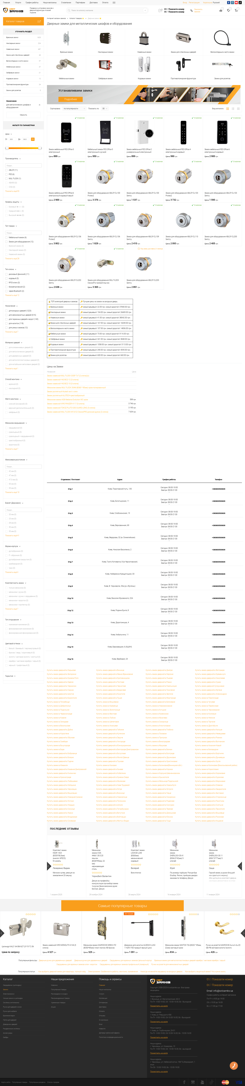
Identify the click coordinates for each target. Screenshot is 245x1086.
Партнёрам (80, 3)
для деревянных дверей (20, 356)
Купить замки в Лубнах (106, 718)
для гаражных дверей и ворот (23, 319)
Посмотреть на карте (159, 1006)
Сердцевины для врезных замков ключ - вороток (77, 964)
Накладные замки (13, 43)
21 (40, 73)
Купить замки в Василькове (58, 726)
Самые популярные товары (122, 906)
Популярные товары (58, 989)
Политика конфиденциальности (111, 1037)
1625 (39, 37)
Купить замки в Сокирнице (157, 722)
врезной (13, 384)
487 (39, 49)
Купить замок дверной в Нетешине (61, 785)
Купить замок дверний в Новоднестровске (64, 797)
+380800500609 (218, 489)
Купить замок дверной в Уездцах (61, 805)
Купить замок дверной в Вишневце (209, 813)
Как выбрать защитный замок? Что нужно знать (205, 972)
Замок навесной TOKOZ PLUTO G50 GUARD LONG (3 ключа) (71, 408)
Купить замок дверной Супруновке (209, 686)
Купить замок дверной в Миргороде (161, 698)
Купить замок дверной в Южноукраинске (113, 745)
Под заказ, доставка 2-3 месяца (151, 248)
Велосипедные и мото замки (17, 61)
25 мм (12, 519)
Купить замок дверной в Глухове (110, 761)
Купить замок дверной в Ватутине (110, 813)
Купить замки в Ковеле (56, 718)
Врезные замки (12, 37)
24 (40, 84)
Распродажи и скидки (59, 994)
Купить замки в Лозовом (156, 734)
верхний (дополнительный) (21, 408)
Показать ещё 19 (12, 492)
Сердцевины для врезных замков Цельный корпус (131, 960)
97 (40, 61)
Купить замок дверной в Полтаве (110, 682)
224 (39, 43)
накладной (14, 388)
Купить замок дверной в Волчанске (210, 741)
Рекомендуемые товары (60, 998)
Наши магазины (50, 3)
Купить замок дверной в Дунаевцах (210, 757)
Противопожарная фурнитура (17, 84)
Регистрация (194, 3)
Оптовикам (103, 1003)
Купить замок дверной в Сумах (208, 682)
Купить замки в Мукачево (156, 718)
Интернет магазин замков (56, 18)
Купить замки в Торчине (205, 722)
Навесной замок (17, 254)
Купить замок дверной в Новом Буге (161, 785)
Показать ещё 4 (11, 572)
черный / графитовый (19, 665)
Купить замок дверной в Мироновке (210, 781)
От (6, 139)
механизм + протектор (19, 605)
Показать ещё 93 (12, 191)
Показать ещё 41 (12, 535)
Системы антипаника (11, 1003)
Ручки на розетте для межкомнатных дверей (169, 964)
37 (40, 67)
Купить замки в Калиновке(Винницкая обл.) (164, 765)
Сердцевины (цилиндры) (12, 985)
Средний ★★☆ (16, 211)
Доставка (94, 3)
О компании (66, 3)
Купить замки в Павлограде (206, 698)
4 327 (49, 952)
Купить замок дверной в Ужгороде (110, 741)
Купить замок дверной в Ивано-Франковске (114, 674)
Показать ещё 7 (11, 332)
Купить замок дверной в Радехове (160, 801)
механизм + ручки (17, 592)
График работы (32, 3)
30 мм (12, 527)
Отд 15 (70, 647)
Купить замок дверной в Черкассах (61, 686)
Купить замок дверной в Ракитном (209, 801)
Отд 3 (70, 513)
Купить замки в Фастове (106, 714)
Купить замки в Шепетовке (107, 722)
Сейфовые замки (12, 73)
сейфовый (14, 412)
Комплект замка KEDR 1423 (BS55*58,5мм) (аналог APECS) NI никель (59, 855)
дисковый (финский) (19, 274)
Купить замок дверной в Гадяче (60, 761)
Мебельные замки (13, 67)
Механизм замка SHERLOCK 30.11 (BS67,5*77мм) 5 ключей (216, 855)
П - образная (15, 555)
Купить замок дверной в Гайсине (110, 730)
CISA (12, 187)
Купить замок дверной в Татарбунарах (112, 809)
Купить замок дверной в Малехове (110, 781)
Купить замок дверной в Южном (159, 817)
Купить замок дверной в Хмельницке (161, 686)
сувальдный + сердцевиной (21, 436)
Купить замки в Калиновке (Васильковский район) (216, 765)
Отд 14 (70, 634)
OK (33, 139)
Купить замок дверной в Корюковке (210, 773)
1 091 (131, 952)
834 (171, 952)
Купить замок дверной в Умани (60, 813)
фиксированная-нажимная (21, 629)
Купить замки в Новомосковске (159, 706)
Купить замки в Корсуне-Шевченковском (163, 773)
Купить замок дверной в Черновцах (62, 789)
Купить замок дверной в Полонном (111, 801)
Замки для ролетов (13, 90)
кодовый (14, 278)
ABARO (13, 183)
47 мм (12, 475)
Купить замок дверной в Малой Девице (112, 757)
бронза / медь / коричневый (22, 653)
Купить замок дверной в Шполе (109, 805)
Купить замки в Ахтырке (156, 710)
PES (12, 174)
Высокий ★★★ (16, 215)
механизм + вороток (18, 600)
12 (40, 79)
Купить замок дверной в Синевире (61, 821)
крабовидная (15, 564)
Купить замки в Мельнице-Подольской (162, 781)
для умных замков (18, 328)
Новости (102, 1029)
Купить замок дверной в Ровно (159, 682)
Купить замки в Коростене (58, 734)
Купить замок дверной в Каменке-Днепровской (66, 769)
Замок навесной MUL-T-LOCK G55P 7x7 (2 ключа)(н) (68, 376)
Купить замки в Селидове (57, 722)
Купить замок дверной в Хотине (60, 801)
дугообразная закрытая (20, 560)
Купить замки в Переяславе (206, 706)
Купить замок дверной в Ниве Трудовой (113, 785)
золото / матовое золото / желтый (24, 657)
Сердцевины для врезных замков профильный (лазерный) (124, 964)
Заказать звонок (198, 10)
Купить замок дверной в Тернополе (210, 809)
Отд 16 (70, 659)
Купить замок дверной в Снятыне (209, 805)
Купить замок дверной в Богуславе (111, 753)
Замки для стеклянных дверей (17, 55)
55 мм (12, 488)
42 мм (12, 471)
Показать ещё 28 (12, 259)
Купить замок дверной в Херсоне (159, 674)
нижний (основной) (18, 404)
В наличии (81, 118)
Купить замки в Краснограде (59, 777)
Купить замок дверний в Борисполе (62, 698)
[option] (66, 866)
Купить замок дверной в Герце (158, 793)
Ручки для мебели (10, 1011)
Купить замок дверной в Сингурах (160, 805)
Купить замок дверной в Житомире (209, 670)
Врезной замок (16, 246)
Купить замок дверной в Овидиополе (210, 789)
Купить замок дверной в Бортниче (209, 753)
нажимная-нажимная (19, 624)
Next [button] (239, 866)
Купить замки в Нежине (205, 718)
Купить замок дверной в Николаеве (210, 678)
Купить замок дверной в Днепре (159, 670)
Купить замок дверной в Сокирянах (160, 797)
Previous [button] (49, 866)
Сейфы (5, 1037)
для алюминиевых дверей (21, 347)
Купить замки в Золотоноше (108, 710)
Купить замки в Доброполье (59, 706)
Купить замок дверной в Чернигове (111, 686)
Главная (6, 3)
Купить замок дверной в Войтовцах (111, 817)
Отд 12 (70, 610)
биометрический (17, 287)
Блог (100, 1024)
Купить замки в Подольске (58, 710)
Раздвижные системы (11, 1029)
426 (212, 952)
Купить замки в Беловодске (206, 749)
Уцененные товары (58, 1003)
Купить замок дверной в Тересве (159, 809)
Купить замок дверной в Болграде (160, 753)
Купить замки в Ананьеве (107, 726)
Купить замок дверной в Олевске (209, 785)
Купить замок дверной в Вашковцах (62, 793)
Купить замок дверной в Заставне (209, 793)
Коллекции (103, 998)
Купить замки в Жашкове (156, 745)
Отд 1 (70, 489)
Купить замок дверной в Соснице (61, 809)
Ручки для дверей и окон (12, 1007)
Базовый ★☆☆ (16, 207)
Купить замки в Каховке (106, 765)
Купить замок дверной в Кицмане (209, 821)
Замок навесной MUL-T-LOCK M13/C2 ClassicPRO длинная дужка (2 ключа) (77, 412)
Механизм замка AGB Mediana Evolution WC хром (67, 400)
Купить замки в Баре (55, 749)
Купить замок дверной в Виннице (110, 670)
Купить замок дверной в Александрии (211, 694)
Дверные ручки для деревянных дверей (55, 960)
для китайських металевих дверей (24, 364)
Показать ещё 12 (12, 295)
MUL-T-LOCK (15, 178)
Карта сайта (5, 1082)
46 (40, 55)
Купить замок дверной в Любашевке (62, 781)
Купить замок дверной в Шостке (60, 694)
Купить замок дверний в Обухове (61, 738)
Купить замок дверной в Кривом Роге (62, 678)
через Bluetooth (16, 291)
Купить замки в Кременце (107, 706)
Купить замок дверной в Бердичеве (111, 690)
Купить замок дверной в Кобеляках (111, 773)
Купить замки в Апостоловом (158, 726)
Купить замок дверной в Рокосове (209, 817)
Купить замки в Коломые (205, 714)
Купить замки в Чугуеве (205, 702)
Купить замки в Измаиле (57, 765)
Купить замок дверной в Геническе (160, 690)
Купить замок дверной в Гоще (158, 821)
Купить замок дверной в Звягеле (159, 694)
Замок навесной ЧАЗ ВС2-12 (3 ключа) (63, 380)
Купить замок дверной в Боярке (60, 757)
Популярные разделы (37, 1082)
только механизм (17, 588)
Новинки (54, 985)
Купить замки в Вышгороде (58, 745)
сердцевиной (15, 428)
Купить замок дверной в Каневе (109, 769)
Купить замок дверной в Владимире (62, 817)
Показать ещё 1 (11, 368)
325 (89, 952)
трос (12, 568)
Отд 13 (70, 622)
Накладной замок (17, 250)
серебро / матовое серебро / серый (25, 661)
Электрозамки (8, 994)
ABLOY (13, 170)
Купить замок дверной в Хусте (207, 761)
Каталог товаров (15, 21)
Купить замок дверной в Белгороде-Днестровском (117, 749)
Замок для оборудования (21, 242)
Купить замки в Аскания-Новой (208, 745)
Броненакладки (9, 1016)
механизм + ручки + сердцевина (23, 596)
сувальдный (15, 432)
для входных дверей (20, 311)
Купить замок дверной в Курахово (209, 777)
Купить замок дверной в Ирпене (208, 690)
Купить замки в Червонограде (59, 714)
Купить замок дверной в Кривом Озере (112, 777)
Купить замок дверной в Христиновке (161, 761)
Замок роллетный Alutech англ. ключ (62, 392)
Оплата (105, 3)
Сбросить (23, 115)
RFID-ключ (14, 283)
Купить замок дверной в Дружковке (161, 757)
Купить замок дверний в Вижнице (110, 793)
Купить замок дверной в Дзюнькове (161, 813)
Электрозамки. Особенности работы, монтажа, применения (113, 972)
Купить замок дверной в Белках (159, 749)
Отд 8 (70, 574)
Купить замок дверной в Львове (159, 678)
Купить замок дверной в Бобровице (62, 753)
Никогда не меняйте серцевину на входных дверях (161, 972)
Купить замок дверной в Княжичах (61, 773)
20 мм (12, 514)
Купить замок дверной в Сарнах (60, 690)
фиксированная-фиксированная (23, 633)
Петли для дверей (9, 1020)
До (19, 139)
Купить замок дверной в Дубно (60, 730)
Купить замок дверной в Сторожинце (210, 797)
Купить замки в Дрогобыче (206, 726)
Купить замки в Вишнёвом (107, 702)
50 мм (12, 484)
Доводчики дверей (10, 1024)
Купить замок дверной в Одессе (60, 682)
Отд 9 (70, 586)
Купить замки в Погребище (58, 702)
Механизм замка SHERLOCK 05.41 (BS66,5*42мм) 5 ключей (177, 855)
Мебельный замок (18, 237)
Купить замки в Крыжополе (157, 777)
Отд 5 (70, 537)
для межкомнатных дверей (22, 315)
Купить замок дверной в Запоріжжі (61, 674)
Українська (207, 3)
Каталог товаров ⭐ (77, 18)
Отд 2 (70, 501)
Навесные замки (12, 49)
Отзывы (102, 1016)
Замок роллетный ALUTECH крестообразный (65, 395)
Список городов (53, 1082)
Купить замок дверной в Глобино (159, 730)
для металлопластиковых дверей (24, 360)
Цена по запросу (11, 952)
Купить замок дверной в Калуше (208, 730)
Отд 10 (70, 598)
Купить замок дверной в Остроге (159, 789)
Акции (53, 1007)
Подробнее (70, 99)
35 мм (12, 531)
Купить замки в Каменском (157, 714)
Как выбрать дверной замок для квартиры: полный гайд (62, 972)
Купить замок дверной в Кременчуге (210, 674)
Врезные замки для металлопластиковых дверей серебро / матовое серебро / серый (189, 960)
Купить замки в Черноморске (207, 710)
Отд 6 (70, 549)
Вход (185, 3)
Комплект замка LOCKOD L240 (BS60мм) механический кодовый (138, 855)
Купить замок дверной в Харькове (61, 670)
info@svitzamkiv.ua (223, 990)
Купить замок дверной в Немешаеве (210, 734)
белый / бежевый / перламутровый (25, 648)
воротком (14, 445)
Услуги (18, 3)
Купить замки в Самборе (57, 741)
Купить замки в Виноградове (158, 741)
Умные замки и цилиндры (13, 998)
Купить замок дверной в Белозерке (160, 702)
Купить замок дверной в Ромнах (208, 738)
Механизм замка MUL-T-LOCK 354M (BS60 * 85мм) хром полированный (76, 388)
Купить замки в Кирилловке (206, 769)
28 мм (12, 523)
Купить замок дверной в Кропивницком (113, 678)
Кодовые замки (12, 79)
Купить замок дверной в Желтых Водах (112, 821)
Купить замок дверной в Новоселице (111, 797)
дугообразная (16, 551)
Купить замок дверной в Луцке (109, 698)
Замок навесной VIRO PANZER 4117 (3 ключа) (66, 404)
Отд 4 (70, 525)
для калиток (16, 323)
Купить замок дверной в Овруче (109, 738)
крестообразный (17, 440)
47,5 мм (13, 480)
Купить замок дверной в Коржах (159, 769)
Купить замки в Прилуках (156, 738)
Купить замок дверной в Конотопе (110, 694)
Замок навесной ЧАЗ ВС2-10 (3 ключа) (63, 384)
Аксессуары (7, 1033)
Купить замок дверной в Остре (109, 789)
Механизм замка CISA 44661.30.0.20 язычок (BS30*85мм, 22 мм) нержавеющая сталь (98, 859)
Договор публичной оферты (109, 1033)
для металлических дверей (21, 352)
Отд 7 (70, 562)
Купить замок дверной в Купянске (110, 734)
